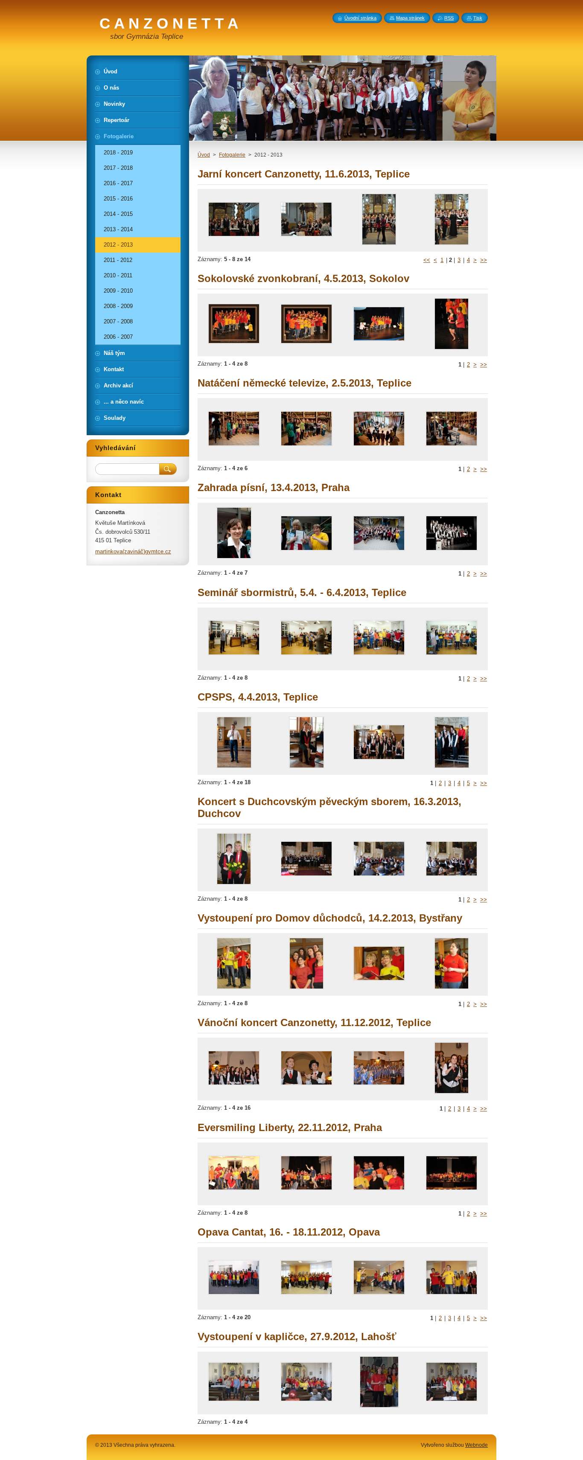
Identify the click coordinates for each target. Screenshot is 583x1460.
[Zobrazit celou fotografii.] (234, 220)
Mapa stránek (410, 17)
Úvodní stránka (360, 17)
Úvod (204, 154)
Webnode (476, 1445)
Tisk (477, 17)
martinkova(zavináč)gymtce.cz (133, 551)
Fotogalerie (232, 154)
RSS (449, 17)
